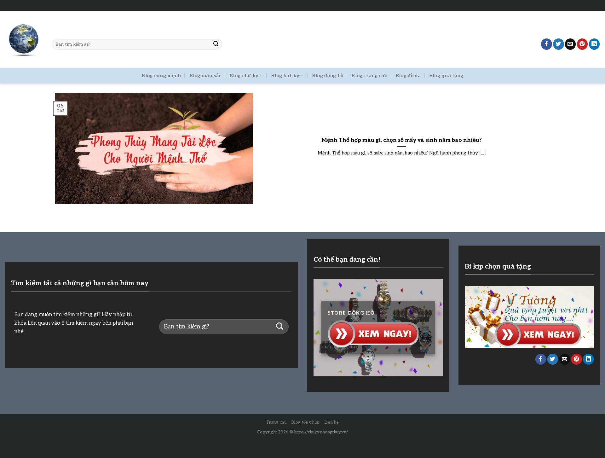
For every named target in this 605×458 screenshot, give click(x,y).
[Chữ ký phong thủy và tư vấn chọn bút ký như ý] (24, 39)
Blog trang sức (369, 75)
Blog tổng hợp (305, 422)
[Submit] (216, 43)
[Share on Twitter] (558, 43)
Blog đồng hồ (327, 75)
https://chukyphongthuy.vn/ (321, 432)
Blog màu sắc (205, 75)
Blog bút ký (285, 75)
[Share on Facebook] (546, 43)
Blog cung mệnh (161, 75)
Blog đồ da (408, 75)
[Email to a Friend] (570, 43)
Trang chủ (276, 422)
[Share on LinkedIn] (594, 43)
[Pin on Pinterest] (582, 43)
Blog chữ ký (243, 75)
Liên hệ (331, 422)
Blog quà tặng (446, 75)
